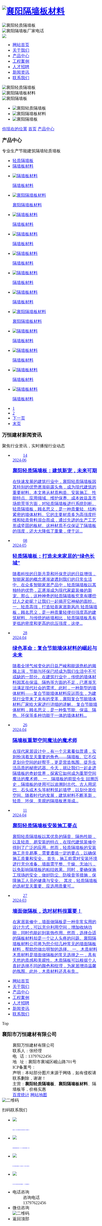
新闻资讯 (21, 72)
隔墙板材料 (23, 166)
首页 (32, 129)
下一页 (19, 418)
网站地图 (38, 1095)
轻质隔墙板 (23, 160)
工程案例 (21, 61)
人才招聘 (21, 66)
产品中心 (21, 55)
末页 (17, 423)
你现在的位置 (14, 129)
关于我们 (21, 50)
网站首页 (21, 44)
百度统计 (21, 1095)
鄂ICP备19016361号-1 (55, 1067)
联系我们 (21, 78)
